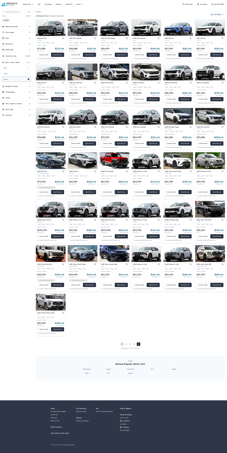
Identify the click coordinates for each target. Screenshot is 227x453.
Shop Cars (27, 4)
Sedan (174, 369)
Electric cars (55, 421)
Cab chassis (87, 369)
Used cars (54, 414)
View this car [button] (57, 55)
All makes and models (58, 411)
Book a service (81, 411)
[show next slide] (62, 29)
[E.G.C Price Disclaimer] (167, 139)
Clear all (28, 16)
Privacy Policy (69, 445)
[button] (29, 12)
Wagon (130, 373)
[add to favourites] (63, 38)
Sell (39, 4)
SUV (152, 369)
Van (108, 373)
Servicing (48, 4)
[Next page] (138, 344)
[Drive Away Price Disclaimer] (43, 51)
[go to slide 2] (49, 34)
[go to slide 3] (50, 34)
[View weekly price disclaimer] (63, 51)
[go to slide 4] (52, 34)
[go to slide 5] (53, 34)
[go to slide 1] (47, 34)
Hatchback (130, 369)
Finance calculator (82, 421)
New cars (54, 418)
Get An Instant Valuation (104, 411)
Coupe (108, 369)
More (79, 4)
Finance (59, 4)
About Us (69, 4)
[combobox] (14, 12)
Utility (87, 373)
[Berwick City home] (9, 4)
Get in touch (124, 418)
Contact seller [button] (44, 55)
